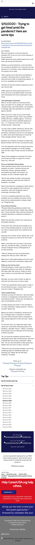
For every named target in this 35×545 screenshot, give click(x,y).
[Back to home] (15, 3)
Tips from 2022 (7, 396)
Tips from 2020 (7, 400)
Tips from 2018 (7, 405)
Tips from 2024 (7, 391)
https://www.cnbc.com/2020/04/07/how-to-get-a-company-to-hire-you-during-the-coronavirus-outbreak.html (16, 45)
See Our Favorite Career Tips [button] (9, 381)
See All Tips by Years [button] (7, 385)
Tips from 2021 (7, 398)
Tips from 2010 (7, 424)
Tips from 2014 (7, 415)
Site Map (22, 529)
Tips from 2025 (7, 389)
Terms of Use (14, 529)
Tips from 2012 (7, 420)
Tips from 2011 (7, 422)
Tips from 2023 (7, 393)
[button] (33, 3)
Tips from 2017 (7, 408)
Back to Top (5, 534)
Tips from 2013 (7, 417)
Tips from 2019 (7, 403)
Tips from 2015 (7, 412)
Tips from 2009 (7, 427)
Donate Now (8, 492)
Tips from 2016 (7, 410)
